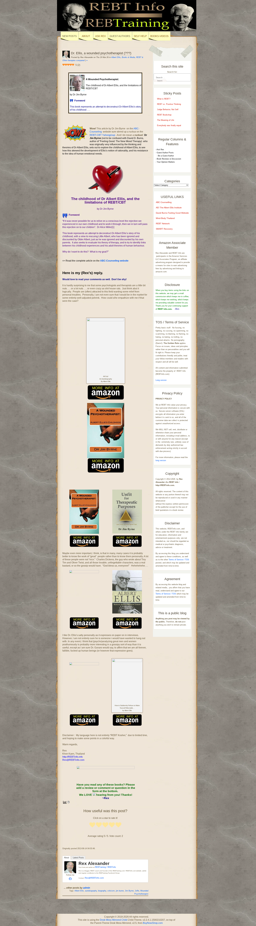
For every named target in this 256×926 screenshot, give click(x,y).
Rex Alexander (94, 863)
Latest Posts (78, 858)
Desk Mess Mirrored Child (113, 920)
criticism (111, 891)
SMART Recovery (164, 229)
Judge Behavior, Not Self (167, 109)
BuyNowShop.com (153, 923)
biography (102, 891)
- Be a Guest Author (165, 156)
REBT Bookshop (164, 115)
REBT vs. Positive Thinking (169, 104)
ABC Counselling (164, 202)
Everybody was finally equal (169, 125)
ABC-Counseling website (114, 260)
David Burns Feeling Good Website (172, 213)
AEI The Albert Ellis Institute (169, 207)
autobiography (91, 891)
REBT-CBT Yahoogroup (103, 135)
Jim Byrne (129, 891)
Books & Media (128, 57)
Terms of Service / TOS (179, 559)
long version (161, 460)
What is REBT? (163, 99)
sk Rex (161, 149)
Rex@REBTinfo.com (94, 878)
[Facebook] (70, 878)
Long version (161, 380)
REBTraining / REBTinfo (105, 867)
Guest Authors (120, 36)
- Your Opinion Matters (165, 162)
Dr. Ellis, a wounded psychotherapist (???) (101, 53)
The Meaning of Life (165, 120)
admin (86, 888)
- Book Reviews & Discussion (168, 159)
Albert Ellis (116, 57)
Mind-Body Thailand (165, 218)
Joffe (137, 891)
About (66, 858)
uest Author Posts (166, 153)
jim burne (120, 891)
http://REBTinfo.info (72, 757)
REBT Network (163, 223)
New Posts (69, 36)
